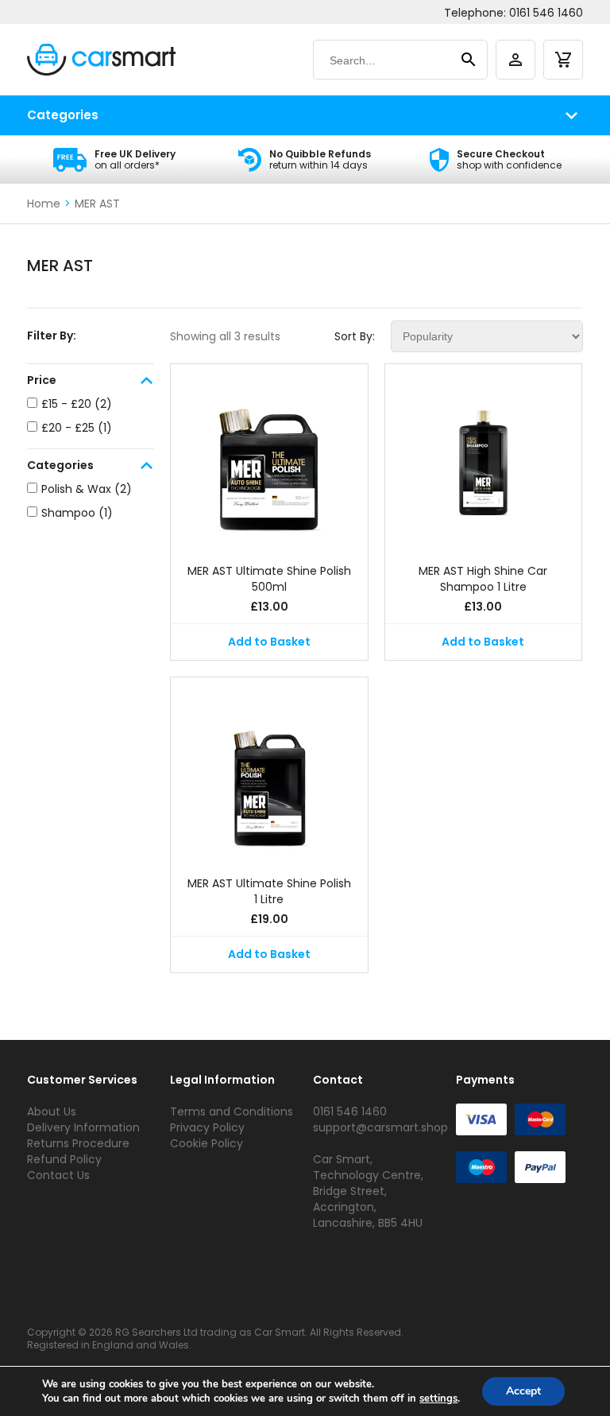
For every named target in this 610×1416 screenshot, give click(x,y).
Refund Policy (64, 1159)
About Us (51, 1111)
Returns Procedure (78, 1143)
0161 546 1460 (546, 13)
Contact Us (58, 1175)
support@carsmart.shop (380, 1127)
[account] (515, 60)
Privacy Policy (207, 1127)
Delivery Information (83, 1127)
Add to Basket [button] (269, 642)
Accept (523, 1391)
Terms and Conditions (231, 1111)
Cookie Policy (206, 1143)
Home (43, 203)
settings (438, 1398)
